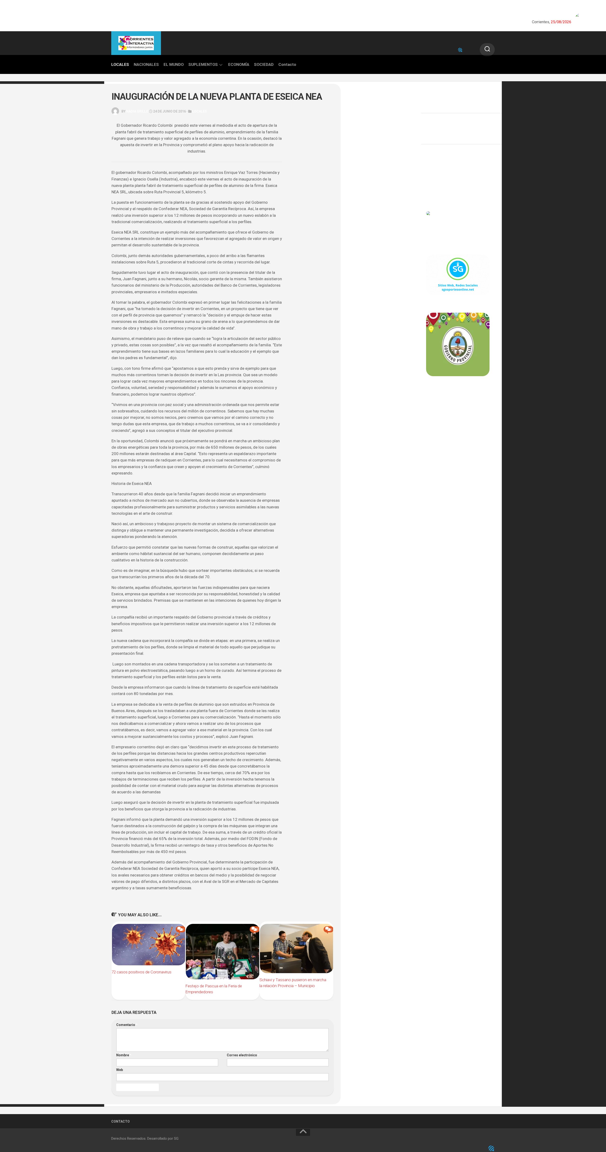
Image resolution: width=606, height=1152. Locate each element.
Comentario (127, 1025)
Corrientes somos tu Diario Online (457, 409)
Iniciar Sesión (437, 192)
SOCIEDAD (264, 64)
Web (119, 1070)
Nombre (123, 1055)
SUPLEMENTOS (203, 64)
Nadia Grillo (137, 111)
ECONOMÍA (238, 64)
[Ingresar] (460, 50)
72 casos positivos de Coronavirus (141, 972)
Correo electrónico (243, 1055)
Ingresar (433, 171)
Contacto (287, 64)
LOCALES (120, 64)
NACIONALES (146, 64)
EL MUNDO (174, 64)
